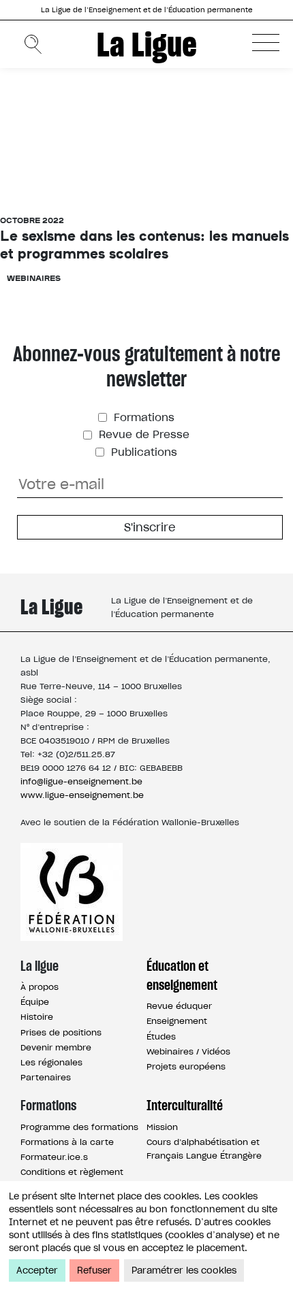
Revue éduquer (179, 1006)
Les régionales (51, 1062)
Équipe (34, 1002)
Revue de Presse (142, 434)
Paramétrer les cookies (184, 1270)
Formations (142, 417)
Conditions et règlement (71, 1172)
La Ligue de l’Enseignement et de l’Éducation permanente (147, 9)
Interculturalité (184, 1105)
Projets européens (186, 1066)
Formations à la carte (67, 1142)
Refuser (94, 1270)
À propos (39, 987)
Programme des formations (79, 1127)
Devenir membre (55, 1047)
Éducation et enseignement (181, 975)
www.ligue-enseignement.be (82, 795)
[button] (265, 42)
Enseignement (176, 1021)
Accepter (37, 1270)
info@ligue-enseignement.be (81, 781)
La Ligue (147, 44)
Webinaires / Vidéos (188, 1051)
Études (161, 1036)
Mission (162, 1127)
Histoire (36, 1017)
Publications (142, 452)
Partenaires (45, 1077)
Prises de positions (61, 1032)
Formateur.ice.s (54, 1157)
